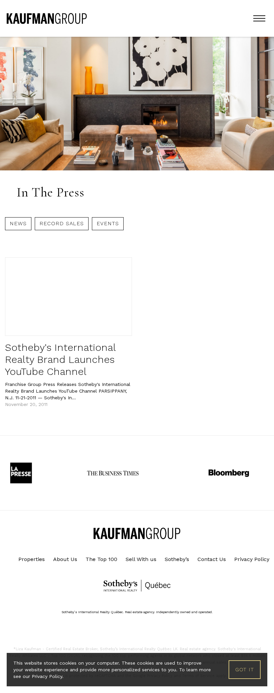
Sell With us (141, 559)
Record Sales (61, 223)
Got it (244, 669)
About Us (65, 559)
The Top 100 (101, 559)
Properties (31, 559)
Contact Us (211, 559)
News (18, 223)
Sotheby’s (177, 559)
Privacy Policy (251, 559)
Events (108, 223)
